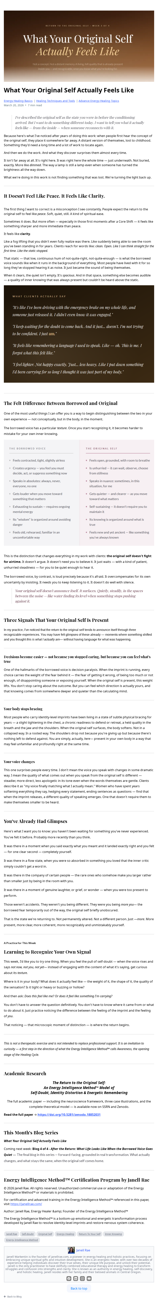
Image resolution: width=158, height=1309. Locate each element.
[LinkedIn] (75, 1278)
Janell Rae (11, 1234)
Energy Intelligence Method (22, 1240)
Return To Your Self (89, 1234)
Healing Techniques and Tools (55, 101)
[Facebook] (68, 1278)
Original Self (45, 1234)
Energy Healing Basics (18, 101)
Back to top (79, 1288)
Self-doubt (28, 1234)
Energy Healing (65, 1234)
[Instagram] (82, 1278)
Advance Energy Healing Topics (99, 101)
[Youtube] (89, 1278)
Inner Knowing (113, 1234)
